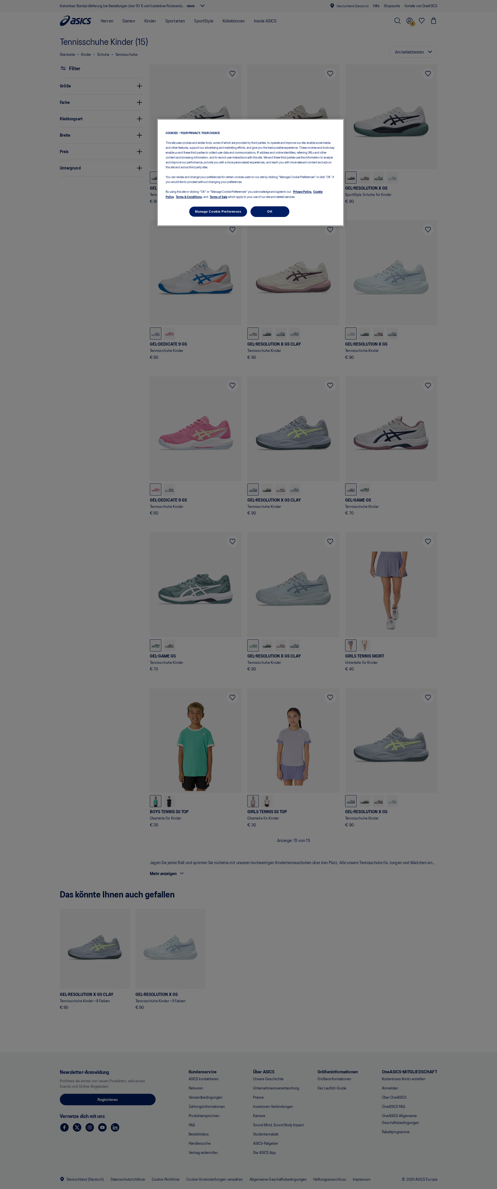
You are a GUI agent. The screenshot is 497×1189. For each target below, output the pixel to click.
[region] (250, 172)
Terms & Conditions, (189, 197)
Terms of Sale (219, 197)
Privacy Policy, (302, 192)
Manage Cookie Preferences (218, 211)
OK (269, 211)
